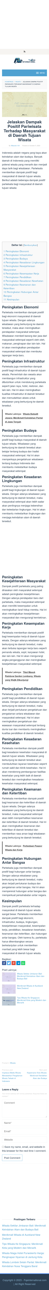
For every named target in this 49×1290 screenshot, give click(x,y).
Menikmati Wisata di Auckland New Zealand (30, 987)
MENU (42, 73)
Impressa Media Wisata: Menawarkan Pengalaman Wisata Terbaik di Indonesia (12, 1075)
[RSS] (24, 52)
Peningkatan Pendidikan (17, 277)
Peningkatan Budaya (16, 258)
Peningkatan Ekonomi (16, 251)
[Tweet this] (9, 963)
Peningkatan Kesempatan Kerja (21, 273)
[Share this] (4, 963)
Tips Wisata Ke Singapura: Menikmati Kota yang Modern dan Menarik (31, 1000)
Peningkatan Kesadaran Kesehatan (23, 280)
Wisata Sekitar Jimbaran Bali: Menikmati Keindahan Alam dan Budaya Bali (30, 976)
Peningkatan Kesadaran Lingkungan (24, 262)
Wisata (13, 1063)
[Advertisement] (24, 24)
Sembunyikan (30, 244)
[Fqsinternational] (24, 60)
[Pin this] (14, 963)
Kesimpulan (11, 299)
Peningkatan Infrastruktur (18, 255)
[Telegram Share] (18, 963)
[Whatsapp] (23, 963)
